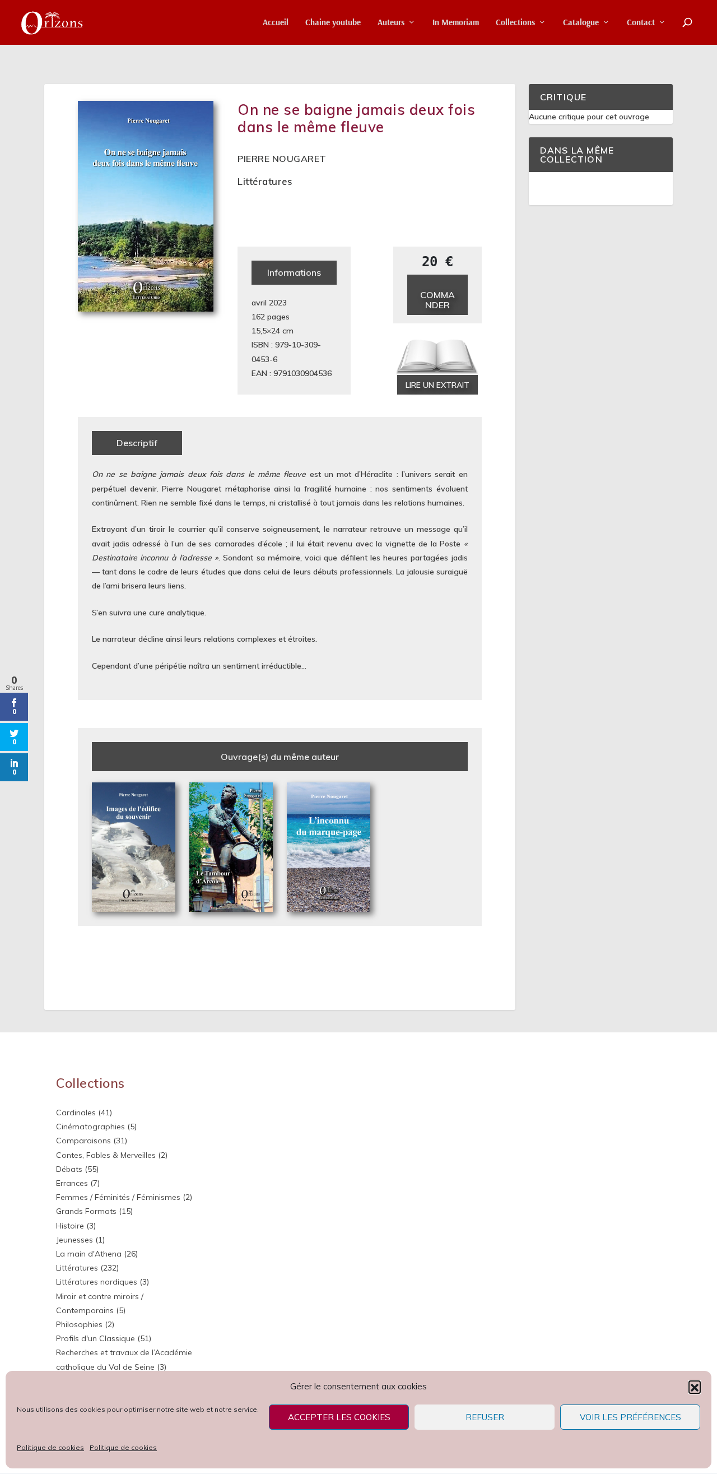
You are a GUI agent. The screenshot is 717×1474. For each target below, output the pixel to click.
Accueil (275, 22)
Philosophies (79, 1324)
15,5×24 (266, 331)
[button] (694, 1386)
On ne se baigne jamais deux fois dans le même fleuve (356, 118)
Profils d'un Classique (95, 1338)
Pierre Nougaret (282, 158)
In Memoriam (455, 22)
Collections (515, 22)
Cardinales (76, 1112)
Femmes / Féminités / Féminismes (118, 1197)
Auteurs (391, 22)
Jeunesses (74, 1240)
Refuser (484, 1417)
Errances (72, 1183)
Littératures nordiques (96, 1282)
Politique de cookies (50, 1447)
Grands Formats (86, 1211)
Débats (69, 1169)
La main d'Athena (89, 1254)
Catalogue (581, 22)
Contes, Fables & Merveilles (106, 1155)
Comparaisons (83, 1140)
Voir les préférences (630, 1417)
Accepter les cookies (339, 1417)
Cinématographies (90, 1126)
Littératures (265, 181)
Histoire (70, 1226)
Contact (641, 22)
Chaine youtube (333, 22)
